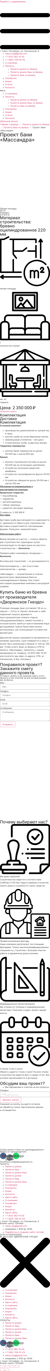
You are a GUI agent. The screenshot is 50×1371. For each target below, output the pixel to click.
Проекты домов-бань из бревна (26, 72)
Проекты (9, 66)
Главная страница (9, 124)
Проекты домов (13, 1166)
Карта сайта (11, 1197)
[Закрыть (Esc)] (2, 1366)
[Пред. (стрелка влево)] (2, 1370)
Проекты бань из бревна (22, 75)
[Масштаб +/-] (17, 1366)
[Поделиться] (7, 1366)
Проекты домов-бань (16, 1172)
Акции (8, 81)
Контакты (10, 87)
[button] (25, 90)
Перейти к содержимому (13, 1)
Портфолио (11, 78)
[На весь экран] (12, 1366)
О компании (11, 63)
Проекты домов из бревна (23, 69)
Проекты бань (12, 1169)
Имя (2, 683)
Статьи (8, 84)
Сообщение (6, 708)
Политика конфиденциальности (16, 1162)
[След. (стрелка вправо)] (7, 1370)
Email (2, 700)
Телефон (4, 691)
